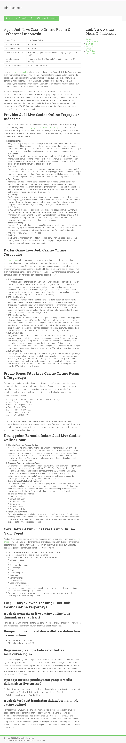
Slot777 (89, 39)
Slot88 (88, 49)
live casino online (21, 72)
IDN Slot (89, 44)
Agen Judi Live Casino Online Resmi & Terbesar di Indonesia (31, 18)
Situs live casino (11, 260)
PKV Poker (90, 51)
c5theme (13, 7)
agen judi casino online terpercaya (44, 127)
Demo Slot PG (92, 41)
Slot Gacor (90, 54)
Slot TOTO (90, 46)
